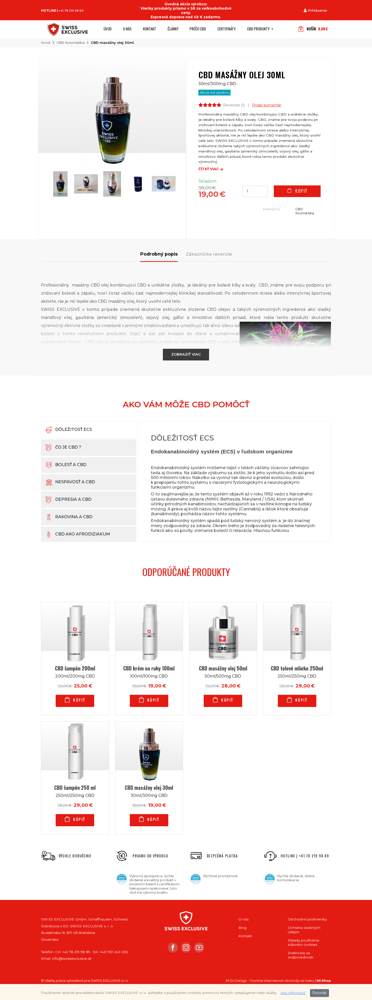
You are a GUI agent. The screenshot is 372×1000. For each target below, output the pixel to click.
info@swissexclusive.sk (72, 958)
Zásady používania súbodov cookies (303, 942)
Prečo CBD (198, 28)
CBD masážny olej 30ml (112, 43)
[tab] (159, 256)
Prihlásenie (317, 10)
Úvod (108, 28)
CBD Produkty (258, 28)
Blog (242, 928)
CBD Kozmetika (70, 43)
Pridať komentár (266, 105)
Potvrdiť (319, 993)
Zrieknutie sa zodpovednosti (300, 955)
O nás (127, 28)
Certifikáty (226, 28)
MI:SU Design (236, 981)
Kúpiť (300, 191)
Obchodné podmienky (307, 919)
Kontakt (149, 28)
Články (173, 28)
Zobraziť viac (186, 354)
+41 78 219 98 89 (71, 10)
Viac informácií (293, 993)
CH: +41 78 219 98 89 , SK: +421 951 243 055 (91, 952)
